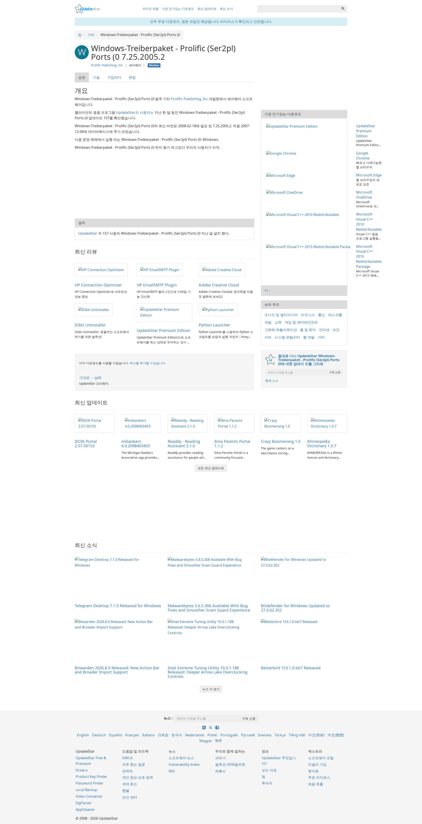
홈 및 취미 (308, 329)
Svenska (264, 735)
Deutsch (99, 735)
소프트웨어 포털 (321, 757)
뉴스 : (168, 718)
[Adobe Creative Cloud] (222, 269)
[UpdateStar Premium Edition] (164, 312)
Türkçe (280, 735)
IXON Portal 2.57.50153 (86, 443)
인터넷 (324, 329)
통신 (321, 314)
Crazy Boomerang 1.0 (280, 441)
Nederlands (194, 735)
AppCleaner (85, 809)
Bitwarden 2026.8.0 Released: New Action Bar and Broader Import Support (117, 670)
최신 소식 (226, 9)
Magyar (205, 740)
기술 (96, 77)
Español (115, 735)
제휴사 (220, 771)
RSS (172, 771)
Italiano (148, 735)
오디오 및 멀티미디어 (281, 314)
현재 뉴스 (271, 380)
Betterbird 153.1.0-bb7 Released (290, 667)
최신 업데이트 (207, 9)
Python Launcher (214, 325)
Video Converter (89, 796)
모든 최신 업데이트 (211, 468)
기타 (321, 337)
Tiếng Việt (297, 735)
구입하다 (114, 77)
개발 (267, 322)
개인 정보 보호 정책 (137, 777)
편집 (132, 77)
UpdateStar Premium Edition (163, 330)
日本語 (163, 735)
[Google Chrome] (282, 153)
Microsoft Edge (369, 175)
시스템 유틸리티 (287, 337)
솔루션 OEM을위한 (230, 764)
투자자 (267, 783)
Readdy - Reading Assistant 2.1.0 (184, 443)
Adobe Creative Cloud (219, 285)
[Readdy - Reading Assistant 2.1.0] (187, 423)
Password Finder (90, 783)
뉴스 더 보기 (211, 689)
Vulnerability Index (184, 764)
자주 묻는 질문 (133, 764)
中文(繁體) (336, 735)
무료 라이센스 (319, 777)
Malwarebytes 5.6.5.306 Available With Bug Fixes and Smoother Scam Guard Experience (209, 608)
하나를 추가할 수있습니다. (148, 363)
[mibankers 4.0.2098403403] (141, 423)
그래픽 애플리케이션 (280, 329)
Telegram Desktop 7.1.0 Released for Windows (118, 605)
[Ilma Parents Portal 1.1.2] (234, 423)
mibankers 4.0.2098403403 (135, 443)
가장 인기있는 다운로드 (178, 9)
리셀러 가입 (317, 764)
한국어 (176, 735)
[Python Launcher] (218, 309)
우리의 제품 (150, 9)
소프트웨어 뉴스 (181, 757)
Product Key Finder (91, 776)
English (83, 735)
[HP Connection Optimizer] (101, 269)
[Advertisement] (164, 183)
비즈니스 (308, 314)
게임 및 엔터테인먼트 (301, 322)
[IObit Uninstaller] (93, 309)
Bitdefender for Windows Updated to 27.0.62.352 (295, 608)
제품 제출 (315, 784)
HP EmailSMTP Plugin (157, 285)
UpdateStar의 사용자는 (135, 112)
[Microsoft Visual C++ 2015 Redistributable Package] (309, 246)
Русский (248, 735)
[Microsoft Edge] (281, 175)
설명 (81, 77)
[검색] (342, 9)
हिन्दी (218, 740)
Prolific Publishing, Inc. (107, 65)
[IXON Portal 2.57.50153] (94, 423)
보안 (336, 329)
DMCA (127, 757)
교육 (278, 322)
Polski (212, 735)
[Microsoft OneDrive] (285, 192)
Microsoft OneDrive (364, 195)
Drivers (82, 770)
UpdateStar (87, 233)
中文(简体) (316, 735)
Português (229, 735)
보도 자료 (269, 770)
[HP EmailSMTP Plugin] (159, 269)
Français (132, 735)
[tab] (82, 77)
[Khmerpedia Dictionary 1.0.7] (327, 423)
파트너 (220, 757)
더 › (267, 290)
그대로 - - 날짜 (90, 377)
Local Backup (86, 789)
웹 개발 (309, 337)
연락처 (127, 771)
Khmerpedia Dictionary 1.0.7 (321, 443)
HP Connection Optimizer (98, 285)
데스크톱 (335, 314)
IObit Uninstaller (90, 325)
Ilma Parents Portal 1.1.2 (232, 443)
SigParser (84, 802)
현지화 (313, 771)
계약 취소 (129, 784)
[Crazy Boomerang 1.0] (280, 423)
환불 (125, 790)
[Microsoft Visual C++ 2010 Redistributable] (303, 214)
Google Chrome (362, 156)
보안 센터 (129, 797)
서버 (267, 337)
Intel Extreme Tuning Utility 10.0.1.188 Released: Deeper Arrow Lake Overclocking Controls (207, 672)
